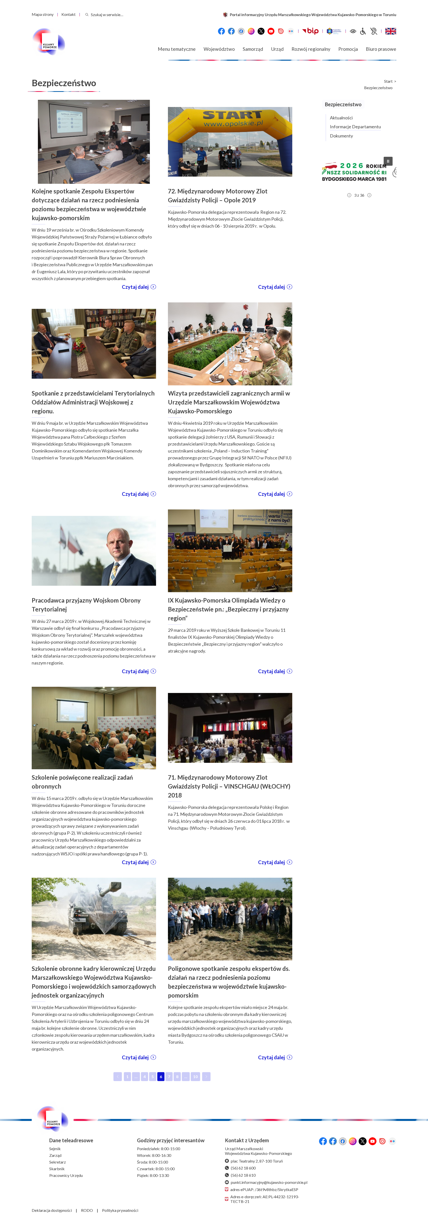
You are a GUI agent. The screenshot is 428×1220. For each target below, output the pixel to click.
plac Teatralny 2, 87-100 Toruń (257, 1161)
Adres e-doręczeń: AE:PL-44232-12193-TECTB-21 (264, 1199)
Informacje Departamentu (355, 126)
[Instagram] (251, 31)
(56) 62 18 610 (243, 1175)
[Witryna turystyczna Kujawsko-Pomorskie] (334, 31)
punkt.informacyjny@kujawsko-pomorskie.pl (269, 1182)
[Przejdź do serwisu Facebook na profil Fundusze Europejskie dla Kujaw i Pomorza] (231, 31)
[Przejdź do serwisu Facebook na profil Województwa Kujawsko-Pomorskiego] (221, 31)
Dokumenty (341, 135)
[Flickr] (290, 31)
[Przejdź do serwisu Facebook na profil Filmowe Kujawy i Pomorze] (241, 31)
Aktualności (341, 117)
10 (196, 1077)
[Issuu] (280, 31)
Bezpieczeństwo (378, 88)
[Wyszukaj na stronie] (86, 14)
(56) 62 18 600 (243, 1168)
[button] (359, 171)
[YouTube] (271, 31)
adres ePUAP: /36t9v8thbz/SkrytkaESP (264, 1189)
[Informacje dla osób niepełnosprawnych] (368, 31)
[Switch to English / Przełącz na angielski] (390, 31)
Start (388, 81)
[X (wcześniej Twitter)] (261, 31)
